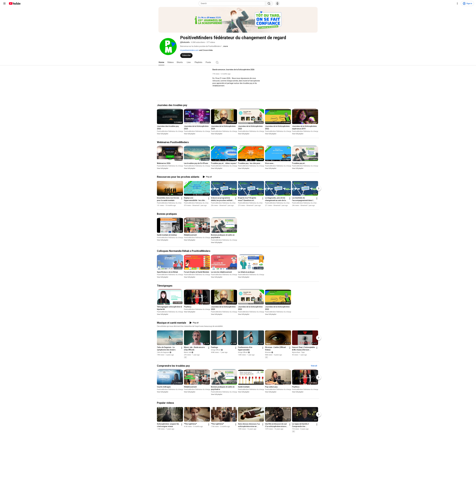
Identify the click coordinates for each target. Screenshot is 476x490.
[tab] (161, 62)
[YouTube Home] (14, 3)
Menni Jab (187, 352)
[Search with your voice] (277, 3)
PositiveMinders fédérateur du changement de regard (175, 131)
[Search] (269, 3)
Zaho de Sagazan (163, 352)
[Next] (318, 188)
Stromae (268, 352)
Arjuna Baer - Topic (298, 352)
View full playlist (162, 134)
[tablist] (238, 62)
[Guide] (4, 3)
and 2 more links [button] (206, 50)
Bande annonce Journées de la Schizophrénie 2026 (233, 70)
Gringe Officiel (216, 350)
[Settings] (457, 3)
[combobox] (233, 3)
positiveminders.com (190, 50)
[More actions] (181, 198)
